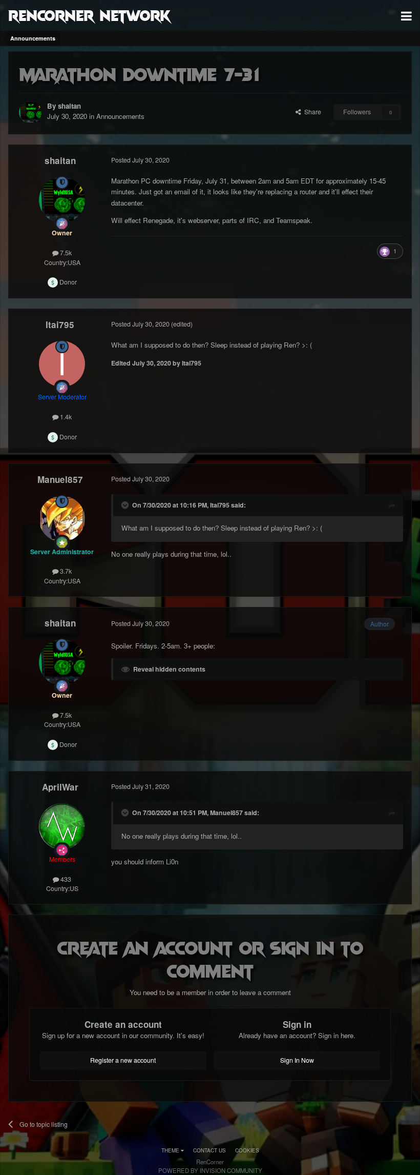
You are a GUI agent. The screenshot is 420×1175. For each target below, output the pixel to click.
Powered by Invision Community (210, 1170)
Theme (171, 1150)
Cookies (247, 1150)
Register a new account (123, 1060)
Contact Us (209, 1150)
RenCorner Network (89, 15)
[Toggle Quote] (126, 505)
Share (311, 111)
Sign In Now (297, 1060)
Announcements (120, 116)
